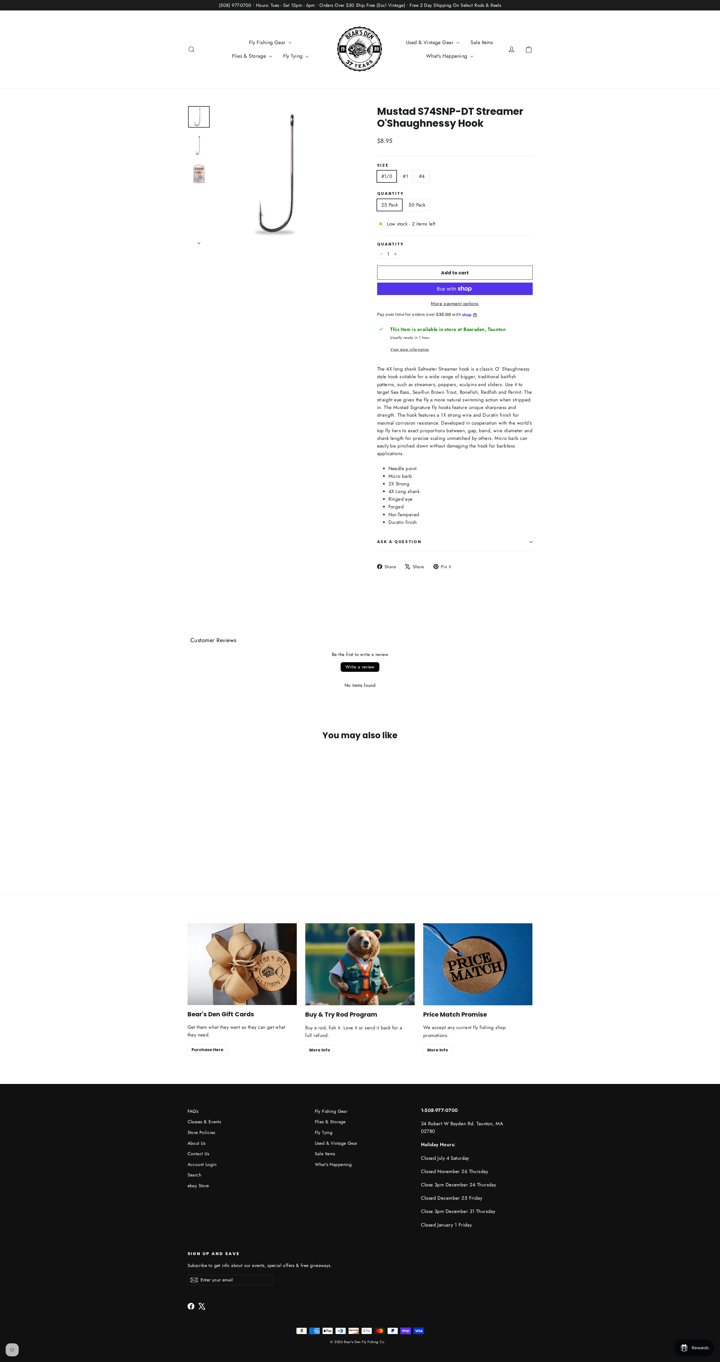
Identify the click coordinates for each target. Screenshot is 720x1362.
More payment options (455, 303)
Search (194, 1175)
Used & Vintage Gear (430, 42)
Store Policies (201, 1132)
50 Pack (417, 204)
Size (383, 165)
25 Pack (389, 204)
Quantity (390, 194)
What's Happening (447, 56)
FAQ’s (193, 1111)
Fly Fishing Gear (268, 42)
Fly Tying (293, 56)
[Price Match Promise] (478, 964)
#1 (405, 176)
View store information (409, 349)
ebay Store (198, 1185)
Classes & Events (204, 1121)
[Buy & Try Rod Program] (360, 964)
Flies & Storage (250, 56)
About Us (197, 1143)
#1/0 (386, 176)
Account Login (202, 1164)
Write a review (360, 667)
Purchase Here (207, 1050)
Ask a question (399, 542)
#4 (422, 176)
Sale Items (481, 42)
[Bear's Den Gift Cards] (242, 964)
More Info (319, 1050)
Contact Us (198, 1153)
